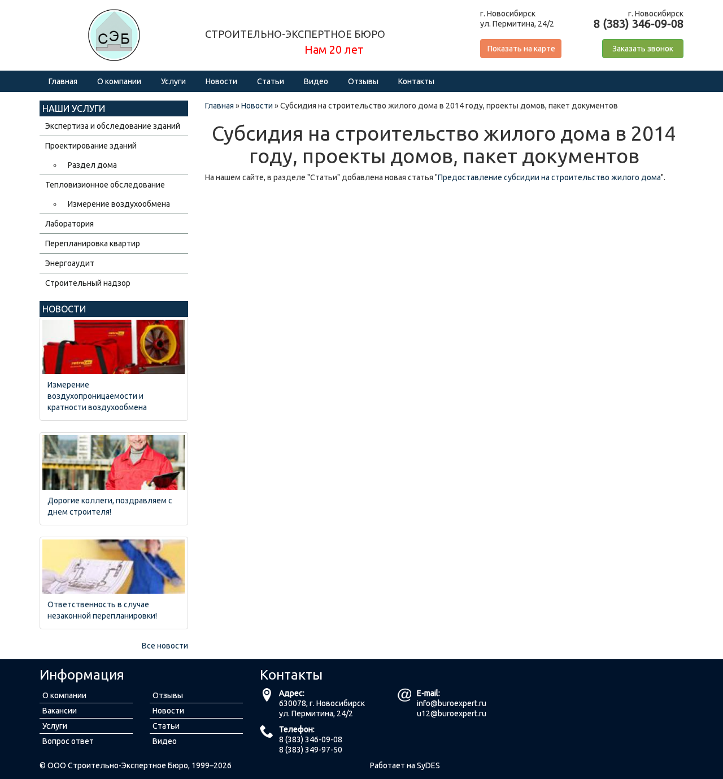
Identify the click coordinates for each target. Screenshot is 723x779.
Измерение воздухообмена (119, 203)
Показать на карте (521, 48)
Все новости (165, 645)
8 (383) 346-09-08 (310, 739)
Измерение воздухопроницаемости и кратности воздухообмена (97, 396)
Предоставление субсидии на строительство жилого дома (549, 177)
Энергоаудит (69, 263)
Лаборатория (69, 223)
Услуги (173, 81)
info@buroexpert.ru (451, 703)
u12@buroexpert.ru (451, 713)
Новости (221, 81)
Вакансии (59, 710)
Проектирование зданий (91, 145)
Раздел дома (92, 164)
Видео (316, 81)
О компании (119, 81)
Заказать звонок (642, 48)
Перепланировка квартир (92, 243)
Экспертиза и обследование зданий (112, 125)
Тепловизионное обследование (105, 184)
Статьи (270, 81)
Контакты (416, 81)
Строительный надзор (87, 283)
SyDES (428, 765)
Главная (63, 81)
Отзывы (363, 81)
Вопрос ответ (68, 741)
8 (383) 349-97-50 (310, 749)
